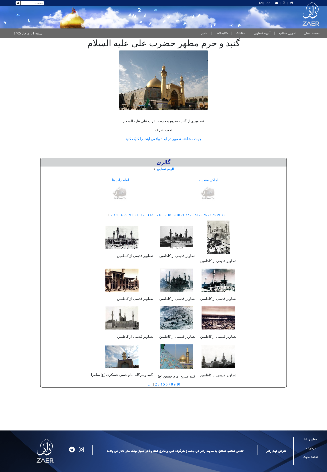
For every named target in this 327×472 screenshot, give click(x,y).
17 (165, 215)
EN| (261, 2)
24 (196, 215)
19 (174, 215)
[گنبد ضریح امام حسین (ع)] (176, 356)
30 (222, 215)
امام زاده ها (120, 180)
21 (182, 215)
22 (187, 215)
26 (205, 215)
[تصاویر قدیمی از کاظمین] (218, 237)
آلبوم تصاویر (165, 169)
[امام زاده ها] (120, 193)
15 (156, 215)
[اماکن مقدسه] (208, 193)
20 (178, 215)
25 (200, 215)
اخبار (204, 33)
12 (142, 215)
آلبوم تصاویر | (259, 33)
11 (138, 215)
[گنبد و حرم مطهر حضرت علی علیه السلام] (163, 80)
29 (218, 215)
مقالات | (238, 33)
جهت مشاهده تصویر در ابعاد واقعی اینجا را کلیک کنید (163, 139)
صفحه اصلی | (308, 33)
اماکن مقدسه (208, 180)
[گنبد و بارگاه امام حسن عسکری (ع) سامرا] (122, 356)
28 (214, 215)
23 (191, 215)
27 (209, 215)
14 (151, 215)
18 (169, 215)
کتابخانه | (219, 33)
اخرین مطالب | (285, 33)
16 (160, 215)
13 (147, 215)
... (104, 215)
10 (133, 215)
